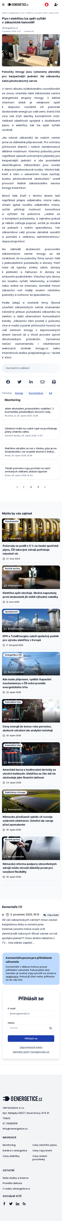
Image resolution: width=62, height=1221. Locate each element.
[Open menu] (3, 5)
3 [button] (38, 487)
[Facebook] (6, 1203)
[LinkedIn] (19, 1203)
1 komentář (29, 31)
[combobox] (31, 400)
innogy (19, 393)
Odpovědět (53, 915)
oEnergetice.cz (10, 28)
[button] (17, 487)
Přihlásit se (31, 1038)
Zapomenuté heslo (31, 1047)
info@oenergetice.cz (15, 1128)
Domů (4, 13)
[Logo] (17, 4)
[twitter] (19, 382)
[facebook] (8, 382)
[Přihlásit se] (56, 4)
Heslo (11, 1023)
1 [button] (23, 487)
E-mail (11, 1008)
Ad (50, 393)
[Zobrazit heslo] (50, 1028)
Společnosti (14, 13)
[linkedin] (31, 382)
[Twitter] (12, 1203)
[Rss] (25, 1203)
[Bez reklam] (46, 4)
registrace (12, 976)
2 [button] (31, 487)
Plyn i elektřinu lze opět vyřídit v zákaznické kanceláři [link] (40, 13)
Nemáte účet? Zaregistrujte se (31, 1052)
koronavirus (36, 393)
